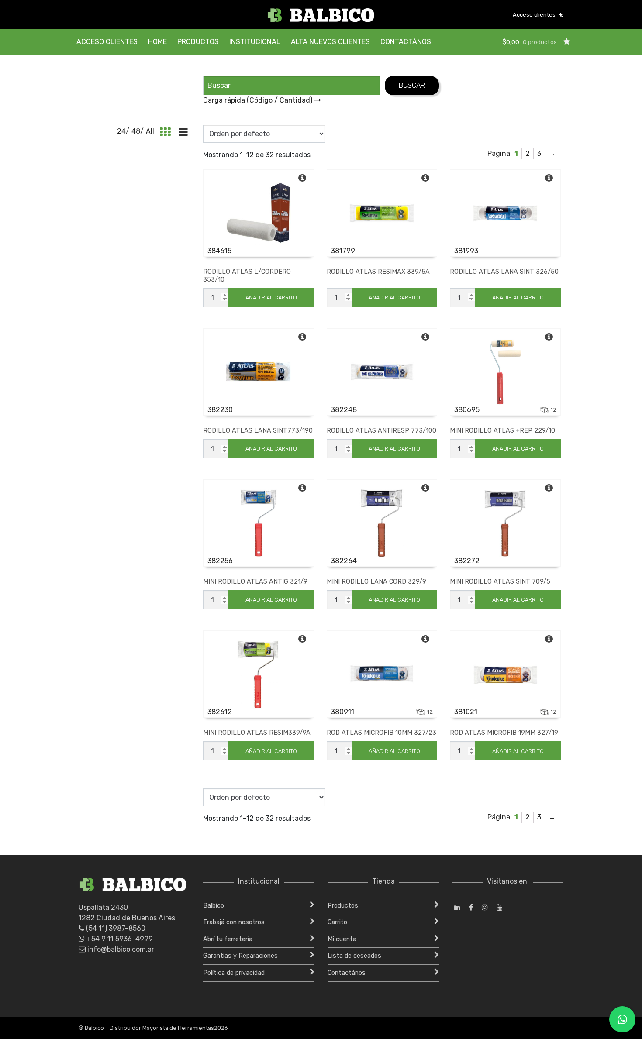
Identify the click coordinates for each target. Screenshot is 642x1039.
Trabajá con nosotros (234, 922)
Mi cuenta (342, 939)
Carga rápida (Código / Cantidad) (258, 100)
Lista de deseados (354, 956)
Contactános (405, 42)
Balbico (213, 905)
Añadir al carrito (271, 297)
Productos (198, 42)
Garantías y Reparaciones (240, 956)
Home (157, 42)
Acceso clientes (535, 14)
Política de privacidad (234, 973)
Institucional (254, 42)
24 (121, 131)
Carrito (337, 922)
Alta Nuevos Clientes (330, 42)
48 (135, 131)
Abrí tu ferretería (227, 939)
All (150, 131)
